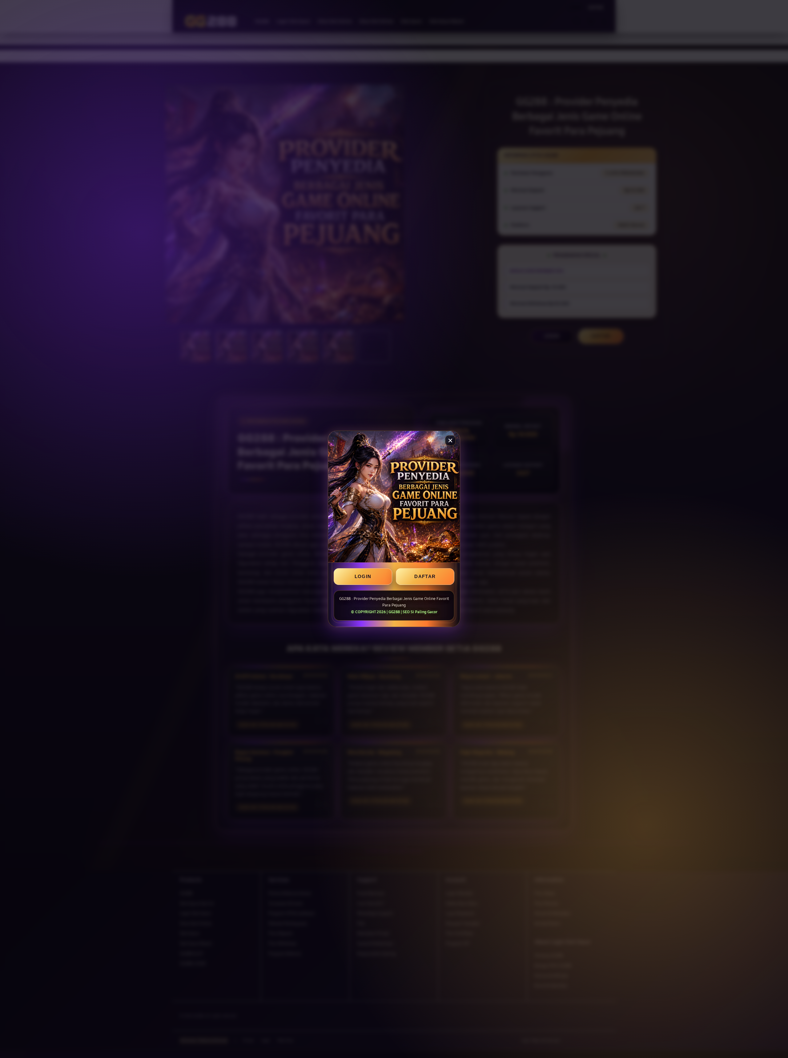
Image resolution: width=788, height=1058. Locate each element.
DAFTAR (425, 576)
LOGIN (363, 576)
